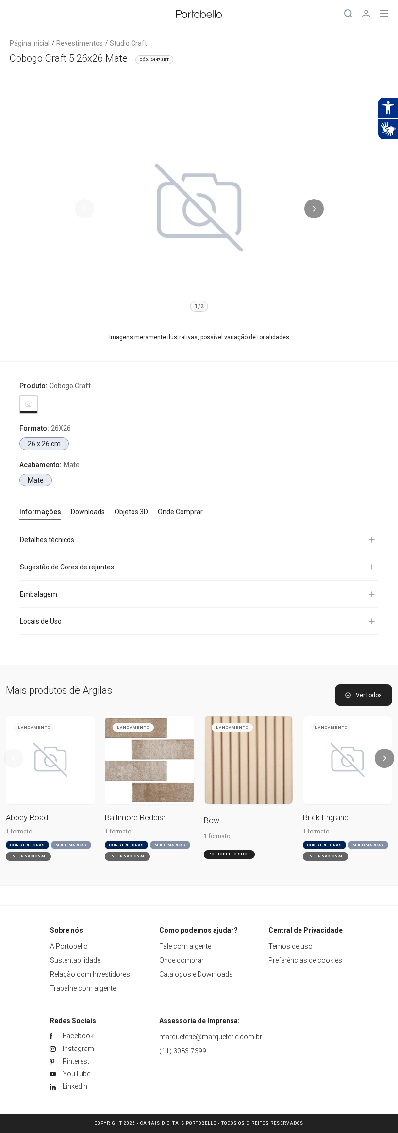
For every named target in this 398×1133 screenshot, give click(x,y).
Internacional (28, 856)
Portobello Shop (229, 854)
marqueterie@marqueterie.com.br (210, 1037)
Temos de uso (290, 946)
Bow (211, 820)
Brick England (325, 817)
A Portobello (69, 946)
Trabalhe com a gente (83, 988)
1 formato (19, 831)
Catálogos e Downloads (196, 974)
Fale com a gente (185, 946)
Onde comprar (181, 960)
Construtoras (27, 845)
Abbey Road (27, 817)
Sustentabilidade (75, 960)
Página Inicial (30, 43)
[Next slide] (314, 208)
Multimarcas (71, 845)
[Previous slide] (84, 208)
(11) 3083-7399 (182, 1051)
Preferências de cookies (305, 960)
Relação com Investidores (90, 974)
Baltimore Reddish (136, 817)
